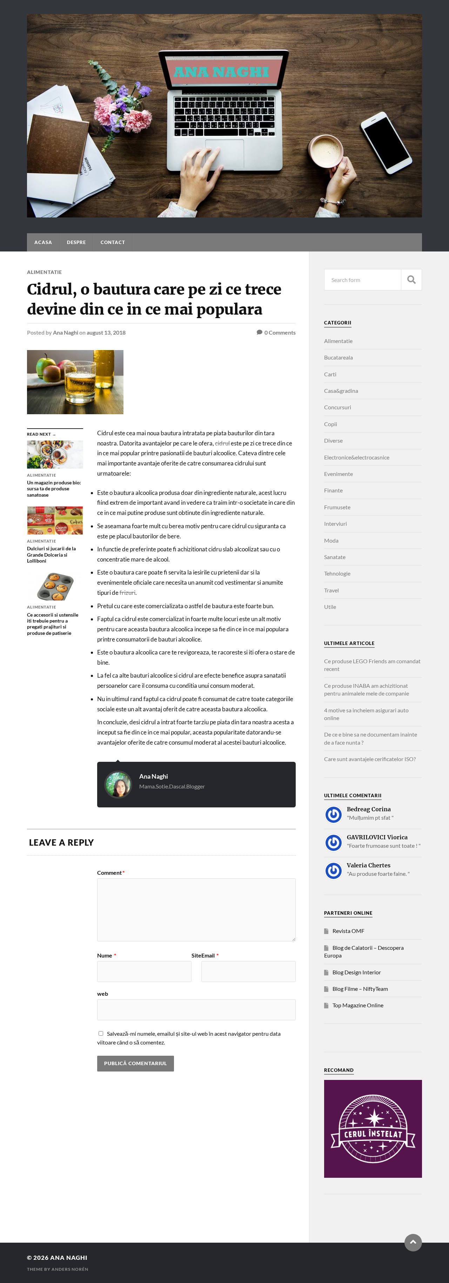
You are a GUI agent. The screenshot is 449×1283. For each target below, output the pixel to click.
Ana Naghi (65, 332)
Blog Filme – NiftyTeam (360, 988)
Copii (330, 424)
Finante (333, 490)
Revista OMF (348, 930)
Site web (149, 974)
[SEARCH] (411, 279)
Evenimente (338, 473)
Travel (331, 590)
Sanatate (335, 556)
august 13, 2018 (106, 332)
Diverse (333, 440)
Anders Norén (70, 1269)
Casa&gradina (341, 390)
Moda (331, 540)
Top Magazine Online (358, 1005)
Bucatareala (338, 357)
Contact (113, 242)
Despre (76, 242)
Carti (330, 374)
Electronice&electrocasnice (356, 457)
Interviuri (335, 523)
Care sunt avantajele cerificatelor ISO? (370, 758)
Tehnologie (337, 573)
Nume (106, 955)
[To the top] (413, 1242)
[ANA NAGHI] (224, 214)
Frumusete (337, 507)
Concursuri (337, 407)
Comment (111, 872)
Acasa (43, 242)
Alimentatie (44, 272)
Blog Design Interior (357, 972)
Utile (330, 606)
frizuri (127, 592)
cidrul (222, 443)
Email (210, 955)
